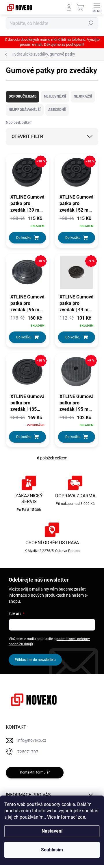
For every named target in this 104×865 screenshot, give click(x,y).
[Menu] (97, 7)
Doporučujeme (22, 96)
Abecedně (57, 110)
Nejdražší (83, 96)
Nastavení (52, 831)
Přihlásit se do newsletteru (35, 660)
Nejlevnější (55, 96)
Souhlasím (52, 850)
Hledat (91, 23)
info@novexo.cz (31, 740)
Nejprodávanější (25, 110)
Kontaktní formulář (35, 772)
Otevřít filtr (27, 136)
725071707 (27, 751)
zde (81, 817)
